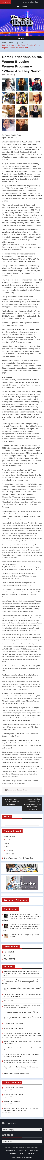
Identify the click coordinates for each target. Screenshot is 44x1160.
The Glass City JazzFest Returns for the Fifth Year (21, 1012)
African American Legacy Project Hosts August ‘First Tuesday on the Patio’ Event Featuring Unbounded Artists (21, 981)
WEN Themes (27, 1157)
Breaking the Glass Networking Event (16, 1073)
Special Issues (33, 1150)
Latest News (11, 790)
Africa (7, 839)
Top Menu (23, 7)
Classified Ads (21, 1150)
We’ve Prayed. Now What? (12, 1101)
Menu (23, 38)
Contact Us (22, 1154)
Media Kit (13, 1154)
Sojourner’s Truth (22, 75)
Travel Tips (9, 854)
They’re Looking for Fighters (13, 1023)
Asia (7, 843)
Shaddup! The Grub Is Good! (13, 1028)
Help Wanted (9, 952)
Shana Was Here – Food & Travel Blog (18, 858)
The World (9, 850)
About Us (31, 1154)
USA (7, 847)
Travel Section (9, 836)
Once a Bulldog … (10, 1001)
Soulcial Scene (22, 790)
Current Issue (10, 1150)
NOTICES (8, 955)
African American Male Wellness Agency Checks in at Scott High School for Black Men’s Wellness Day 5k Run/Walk (21, 973)
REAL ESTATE (9, 959)
